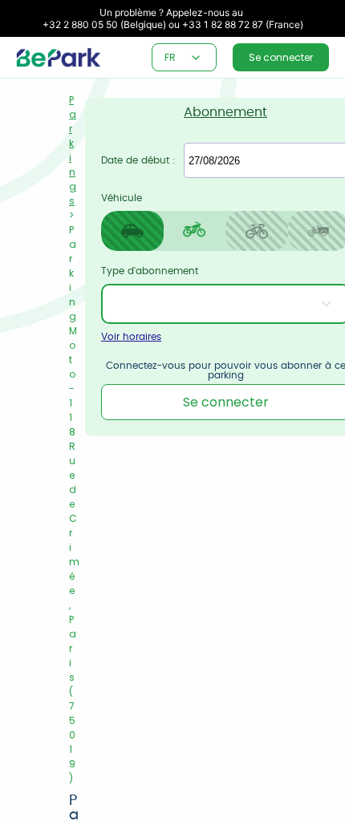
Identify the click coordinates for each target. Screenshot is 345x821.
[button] (196, 57)
